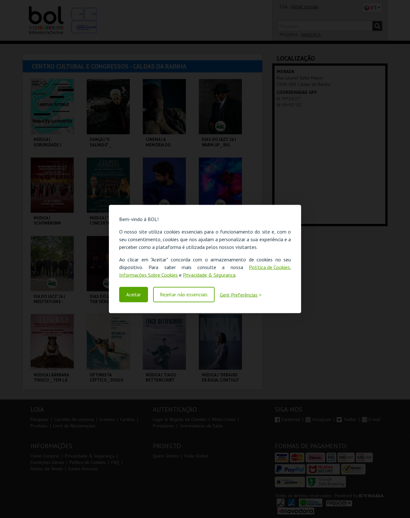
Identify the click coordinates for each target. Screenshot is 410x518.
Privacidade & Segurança (209, 274)
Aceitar (133, 295)
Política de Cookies (269, 267)
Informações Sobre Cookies (148, 274)
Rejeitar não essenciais (184, 295)
